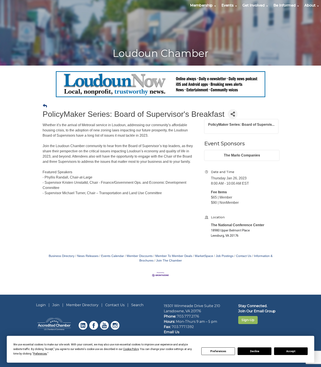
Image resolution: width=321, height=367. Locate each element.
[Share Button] (233, 114)
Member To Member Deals (173, 256)
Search (137, 305)
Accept (290, 351)
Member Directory (82, 305)
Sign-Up (248, 320)
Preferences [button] (40, 353)
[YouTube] (105, 328)
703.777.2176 (188, 316)
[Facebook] (94, 328)
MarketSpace (204, 256)
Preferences (218, 351)
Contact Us (243, 256)
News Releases (87, 256)
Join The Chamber (169, 260)
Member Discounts (140, 256)
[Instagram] (116, 328)
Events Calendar (112, 256)
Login (41, 305)
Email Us (171, 332)
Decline (254, 351)
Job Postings (224, 256)
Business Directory (61, 256)
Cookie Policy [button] (131, 349)
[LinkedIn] (83, 328)
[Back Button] (45, 106)
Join (55, 305)
